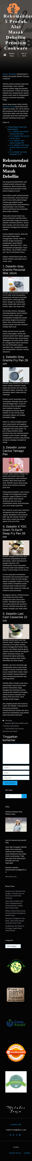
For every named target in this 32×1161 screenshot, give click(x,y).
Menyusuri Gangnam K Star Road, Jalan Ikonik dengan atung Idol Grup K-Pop (15, 921)
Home (5, 74)
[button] (22, 22)
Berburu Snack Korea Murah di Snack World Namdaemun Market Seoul (15, 913)
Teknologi (12, 74)
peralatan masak (9, 107)
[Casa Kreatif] (16, 1034)
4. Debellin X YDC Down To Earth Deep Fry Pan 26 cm (19, 147)
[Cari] (24, 796)
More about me (10, 876)
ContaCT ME (16, 1124)
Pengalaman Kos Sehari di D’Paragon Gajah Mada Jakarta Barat (14, 928)
